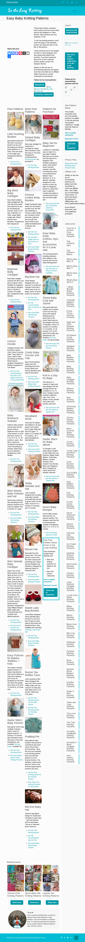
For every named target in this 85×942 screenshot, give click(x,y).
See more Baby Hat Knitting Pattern (33, 845)
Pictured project (31, 159)
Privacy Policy (71, 160)
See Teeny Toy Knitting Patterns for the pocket (34, 784)
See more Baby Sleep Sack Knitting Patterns (34, 384)
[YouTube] (76, 2)
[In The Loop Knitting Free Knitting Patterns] (25, 11)
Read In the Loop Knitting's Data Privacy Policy (71, 166)
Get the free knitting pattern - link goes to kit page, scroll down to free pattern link (17, 375)
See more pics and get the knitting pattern (52, 346)
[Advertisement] (20, 37)
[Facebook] (67, 2)
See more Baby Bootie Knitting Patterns (33, 249)
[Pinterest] (63, 2)
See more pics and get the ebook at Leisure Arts (52, 410)
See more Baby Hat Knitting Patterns (33, 315)
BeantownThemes (40, 937)
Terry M (30, 912)
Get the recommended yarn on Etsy (33, 838)
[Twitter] (72, 2)
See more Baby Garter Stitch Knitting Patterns (16, 758)
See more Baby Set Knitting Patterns (15, 520)
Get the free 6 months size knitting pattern (15, 628)
